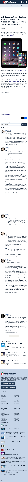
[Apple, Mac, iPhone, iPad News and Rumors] (10, 3)
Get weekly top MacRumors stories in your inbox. (14, 122)
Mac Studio (11, 5)
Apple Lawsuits (6, 114)
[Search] (24, 2)
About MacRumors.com (8, 383)
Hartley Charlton (4, 408)
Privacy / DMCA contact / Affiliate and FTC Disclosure (10, 474)
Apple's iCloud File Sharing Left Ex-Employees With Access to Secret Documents (14, 345)
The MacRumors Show (10, 449)
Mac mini (4, 5)
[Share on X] (22, 118)
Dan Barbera (3, 413)
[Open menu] (1, 2)
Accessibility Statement (5, 476)
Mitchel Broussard (4, 403)
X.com (4, 396)
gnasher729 (8, 130)
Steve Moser (3, 418)
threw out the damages (14, 81)
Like (12, 144)
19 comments (3, 118)
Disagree (15, 144)
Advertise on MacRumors (8, 387)
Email (2, 396)
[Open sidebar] (26, 2)
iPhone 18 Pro (20, 5)
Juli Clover (3, 398)
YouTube (5, 425)
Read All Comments (14, 336)
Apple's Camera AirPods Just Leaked (13, 441)
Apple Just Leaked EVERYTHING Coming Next (15, 446)
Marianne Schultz (17, 408)
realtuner (7, 314)
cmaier (6, 147)
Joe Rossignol (16, 398)
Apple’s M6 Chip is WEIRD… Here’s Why (14, 428)
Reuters (12, 35)
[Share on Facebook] (25, 118)
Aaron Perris (16, 418)
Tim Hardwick (16, 403)
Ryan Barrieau (16, 413)
